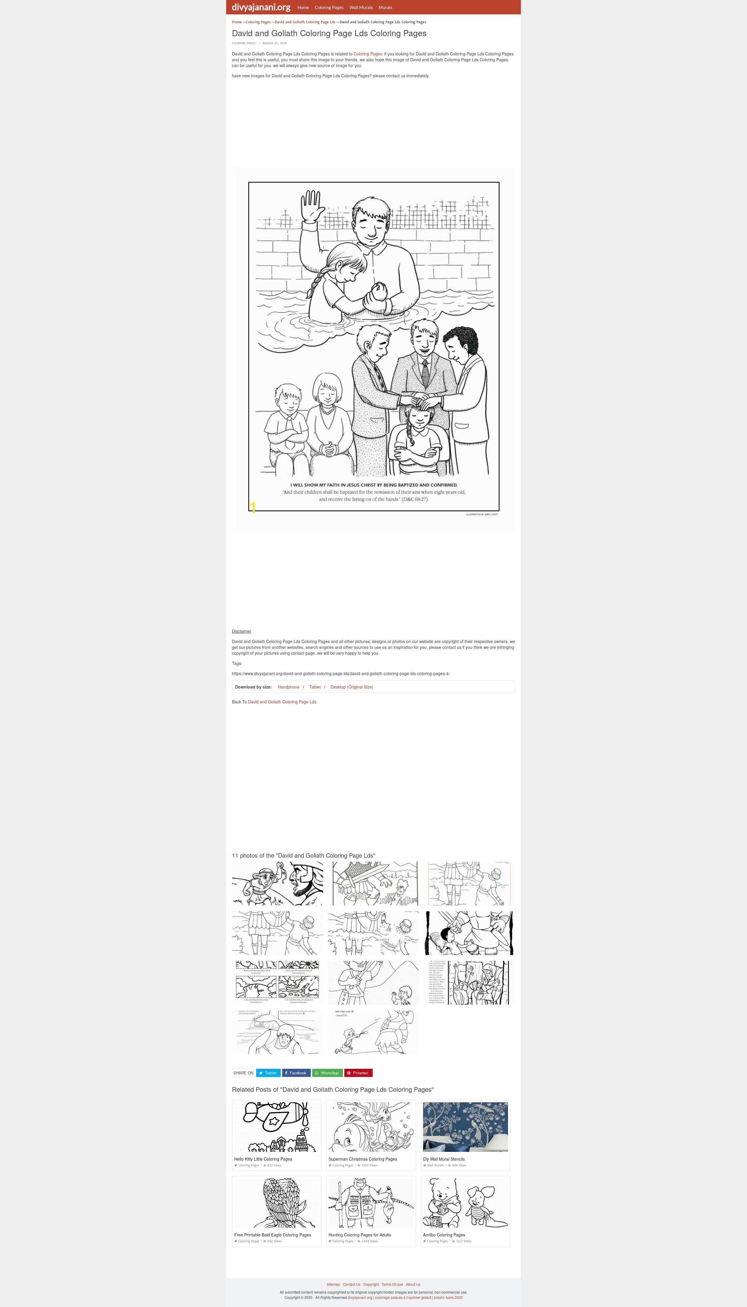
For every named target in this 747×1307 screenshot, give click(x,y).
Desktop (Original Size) (352, 687)
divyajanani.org (261, 6)
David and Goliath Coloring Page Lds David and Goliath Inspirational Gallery (390, 1048)
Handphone (288, 687)
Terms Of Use (392, 1284)
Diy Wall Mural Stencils (444, 1159)
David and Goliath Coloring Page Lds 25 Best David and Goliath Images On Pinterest (300, 949)
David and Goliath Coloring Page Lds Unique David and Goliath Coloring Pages (392, 949)
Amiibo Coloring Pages (444, 1235)
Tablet (315, 687)
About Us (413, 1284)
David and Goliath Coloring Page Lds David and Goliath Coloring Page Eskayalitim (299, 900)
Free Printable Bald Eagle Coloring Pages (272, 1235)
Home (303, 7)
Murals (385, 7)
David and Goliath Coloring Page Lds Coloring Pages (469, 900)
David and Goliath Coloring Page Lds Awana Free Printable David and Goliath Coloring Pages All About (507, 949)
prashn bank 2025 (448, 1297)
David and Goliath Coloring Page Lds (282, 702)
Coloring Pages (329, 7)
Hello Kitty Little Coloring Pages (263, 1159)
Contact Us (351, 1284)
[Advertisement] (373, 123)
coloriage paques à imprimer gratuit (403, 1297)
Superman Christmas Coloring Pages (363, 1159)
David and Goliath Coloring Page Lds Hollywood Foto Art (374, 900)
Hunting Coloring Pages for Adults (360, 1235)
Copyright (371, 1284)
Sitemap (333, 1284)
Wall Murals (361, 7)
